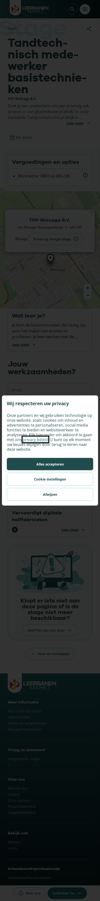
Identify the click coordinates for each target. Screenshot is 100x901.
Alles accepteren (50, 464)
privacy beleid (35, 439)
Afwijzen (50, 494)
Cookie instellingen (50, 479)
